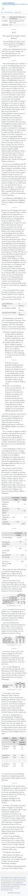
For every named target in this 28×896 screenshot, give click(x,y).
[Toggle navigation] (3, 8)
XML (10, 25)
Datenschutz (11, 892)
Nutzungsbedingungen (7, 890)
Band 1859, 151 (9, 12)
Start (2, 12)
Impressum (17, 892)
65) (10, 57)
